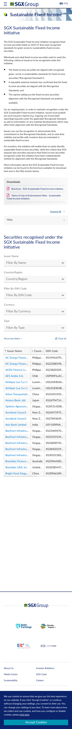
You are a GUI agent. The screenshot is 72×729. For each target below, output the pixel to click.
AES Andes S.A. (14, 376)
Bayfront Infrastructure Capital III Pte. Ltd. (30, 437)
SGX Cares (41, 674)
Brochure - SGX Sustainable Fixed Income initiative (37, 189)
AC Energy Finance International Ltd (26, 358)
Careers (40, 680)
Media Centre (10, 674)
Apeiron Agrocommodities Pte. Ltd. (25, 406)
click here (24, 715)
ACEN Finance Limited (18, 370)
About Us (8, 668)
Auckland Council (15, 412)
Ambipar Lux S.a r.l (16, 382)
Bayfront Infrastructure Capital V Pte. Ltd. (29, 449)
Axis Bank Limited (15, 425)
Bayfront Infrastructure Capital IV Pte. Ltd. (30, 443)
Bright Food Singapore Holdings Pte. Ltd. (29, 473)
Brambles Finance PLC (18, 461)
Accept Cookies (36, 722)
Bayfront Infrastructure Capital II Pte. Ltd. (29, 431)
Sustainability (10, 680)
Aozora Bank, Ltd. (15, 400)
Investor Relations (45, 668)
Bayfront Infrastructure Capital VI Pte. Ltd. (30, 455)
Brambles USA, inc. (16, 467)
